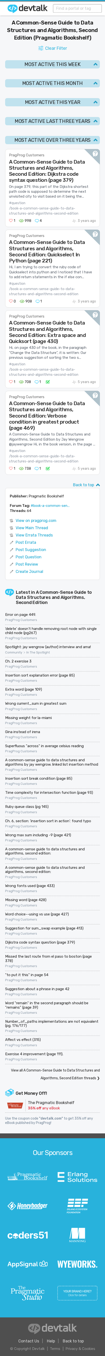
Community (13, 652)
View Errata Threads (34, 535)
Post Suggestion (31, 549)
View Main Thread (32, 528)
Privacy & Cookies (80, 1349)
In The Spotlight (38, 652)
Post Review (27, 564)
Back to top (83, 485)
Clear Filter (56, 48)
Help (51, 1341)
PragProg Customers (26, 155)
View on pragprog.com (36, 520)
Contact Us (28, 1341)
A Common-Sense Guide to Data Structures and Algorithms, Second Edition (54, 597)
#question (17, 203)
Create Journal (29, 571)
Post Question (29, 557)
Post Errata (26, 542)
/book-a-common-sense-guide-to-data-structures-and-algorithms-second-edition (43, 211)
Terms (55, 1349)
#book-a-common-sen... (50, 506)
